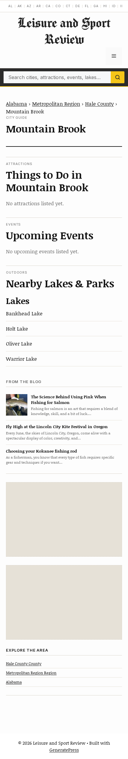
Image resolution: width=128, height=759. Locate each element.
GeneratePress (64, 749)
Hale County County (23, 663)
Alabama (16, 103)
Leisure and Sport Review (64, 30)
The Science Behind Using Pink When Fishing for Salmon (68, 399)
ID (114, 6)
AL (10, 6)
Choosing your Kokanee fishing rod (41, 451)
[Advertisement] (64, 519)
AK (20, 6)
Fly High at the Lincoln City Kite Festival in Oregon (57, 426)
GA (96, 6)
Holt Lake (17, 328)
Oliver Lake (19, 343)
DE (77, 6)
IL (122, 6)
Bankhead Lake (24, 313)
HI (105, 6)
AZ (29, 6)
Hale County (99, 103)
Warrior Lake (21, 358)
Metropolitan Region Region (31, 672)
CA (48, 6)
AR (38, 6)
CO (58, 6)
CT (68, 6)
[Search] (117, 77)
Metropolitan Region (56, 103)
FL (87, 6)
